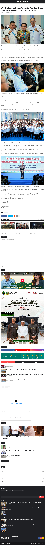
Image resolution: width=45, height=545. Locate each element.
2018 (22, 483)
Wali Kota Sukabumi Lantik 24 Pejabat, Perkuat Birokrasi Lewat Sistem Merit (19, 519)
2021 (22, 478)
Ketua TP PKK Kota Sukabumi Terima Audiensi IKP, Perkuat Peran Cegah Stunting (20, 511)
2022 (22, 476)
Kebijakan (38, 543)
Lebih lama (41, 266)
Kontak (43, 543)
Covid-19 (17, 490)
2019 (22, 481)
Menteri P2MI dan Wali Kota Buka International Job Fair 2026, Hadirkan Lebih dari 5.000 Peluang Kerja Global (25, 528)
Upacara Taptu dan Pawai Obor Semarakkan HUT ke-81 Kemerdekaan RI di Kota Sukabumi (7, 231)
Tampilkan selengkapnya (40, 219)
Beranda (2, 5)
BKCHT (7, 490)
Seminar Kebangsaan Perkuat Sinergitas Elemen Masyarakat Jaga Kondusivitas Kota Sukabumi (22, 379)
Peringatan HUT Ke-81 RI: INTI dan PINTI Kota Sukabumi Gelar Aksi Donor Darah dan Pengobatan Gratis (22, 231)
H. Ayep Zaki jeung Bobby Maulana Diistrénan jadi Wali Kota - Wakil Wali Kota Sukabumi (21, 450)
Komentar (37, 362)
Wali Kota (5, 5)
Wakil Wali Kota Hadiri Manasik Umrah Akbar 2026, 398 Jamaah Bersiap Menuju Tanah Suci (22, 524)
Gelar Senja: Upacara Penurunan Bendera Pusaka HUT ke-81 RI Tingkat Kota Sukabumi (21, 365)
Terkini (22, 362)
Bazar (10, 490)
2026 (22, 470)
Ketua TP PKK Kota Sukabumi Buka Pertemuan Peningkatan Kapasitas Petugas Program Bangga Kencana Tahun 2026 (24, 508)
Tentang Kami (33, 543)
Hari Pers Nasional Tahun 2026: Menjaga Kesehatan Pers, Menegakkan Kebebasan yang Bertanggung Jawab (24, 445)
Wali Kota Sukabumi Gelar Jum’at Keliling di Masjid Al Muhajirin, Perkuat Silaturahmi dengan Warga (23, 502)
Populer (8, 362)
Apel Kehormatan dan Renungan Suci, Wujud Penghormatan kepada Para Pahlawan (36, 231)
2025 (22, 471)
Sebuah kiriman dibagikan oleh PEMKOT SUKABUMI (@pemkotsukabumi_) (16, 417)
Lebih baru (3, 266)
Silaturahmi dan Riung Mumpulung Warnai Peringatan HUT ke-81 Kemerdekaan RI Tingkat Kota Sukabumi (24, 374)
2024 (22, 473)
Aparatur (3, 490)
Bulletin (13, 490)
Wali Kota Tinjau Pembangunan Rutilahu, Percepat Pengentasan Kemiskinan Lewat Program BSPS (20, 437)
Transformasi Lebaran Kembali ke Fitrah (13, 455)
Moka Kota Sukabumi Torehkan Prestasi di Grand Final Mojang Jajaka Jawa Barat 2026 (21, 369)
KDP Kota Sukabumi (6, 543)
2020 (22, 479)
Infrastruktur (22, 490)
